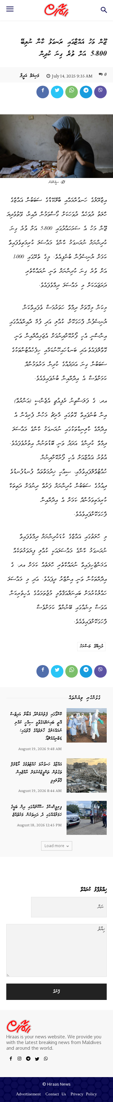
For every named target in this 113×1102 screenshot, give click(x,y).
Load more (54, 845)
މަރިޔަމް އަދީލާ (29, 76)
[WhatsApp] (71, 92)
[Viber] (100, 92)
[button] (103, 11)
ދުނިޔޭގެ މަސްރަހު (91, 646)
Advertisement (28, 1095)
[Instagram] (19, 1059)
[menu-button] (9, 11)
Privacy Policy (84, 1095)
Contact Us (56, 1095)
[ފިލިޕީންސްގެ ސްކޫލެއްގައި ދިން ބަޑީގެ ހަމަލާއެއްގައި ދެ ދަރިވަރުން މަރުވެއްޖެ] (87, 818)
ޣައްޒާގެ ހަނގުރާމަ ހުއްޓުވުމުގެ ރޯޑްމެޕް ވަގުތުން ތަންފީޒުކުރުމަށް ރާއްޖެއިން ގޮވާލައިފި (36, 772)
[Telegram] (86, 92)
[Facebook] (42, 92)
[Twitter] (57, 92)
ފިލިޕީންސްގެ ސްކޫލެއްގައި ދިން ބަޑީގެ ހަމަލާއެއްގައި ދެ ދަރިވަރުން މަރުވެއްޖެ (36, 811)
